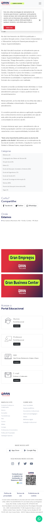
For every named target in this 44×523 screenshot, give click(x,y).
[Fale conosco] (39, 518)
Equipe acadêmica (28, 408)
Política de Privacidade (8, 433)
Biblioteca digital (28, 419)
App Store (15, 450)
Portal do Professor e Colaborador (7, 406)
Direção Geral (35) (8, 162)
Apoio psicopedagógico (30, 414)
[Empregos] (22, 260)
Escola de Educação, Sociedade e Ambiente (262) (17, 169)
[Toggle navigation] (40, 3)
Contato (3, 427)
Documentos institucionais (31, 411)
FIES (2, 419)
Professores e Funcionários (9, 430)
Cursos (3, 421)
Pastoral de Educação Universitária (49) (14, 186)
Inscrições (4, 413)
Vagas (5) (5, 190)
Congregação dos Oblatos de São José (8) (14, 158)
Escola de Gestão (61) (9, 176)
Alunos (3, 410)
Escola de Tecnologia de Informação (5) (14, 179)
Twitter (20, 206)
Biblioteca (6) (6, 155)
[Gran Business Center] (22, 285)
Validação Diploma (6, 436)
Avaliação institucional (29, 422)
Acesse (16, 326)
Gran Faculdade (28, 405)
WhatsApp (32, 206)
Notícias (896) (7, 183)
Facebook (8, 206)
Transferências (5, 416)
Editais (3, 424)
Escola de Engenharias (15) (10, 172)
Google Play (31, 450)
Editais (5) (5, 165)
